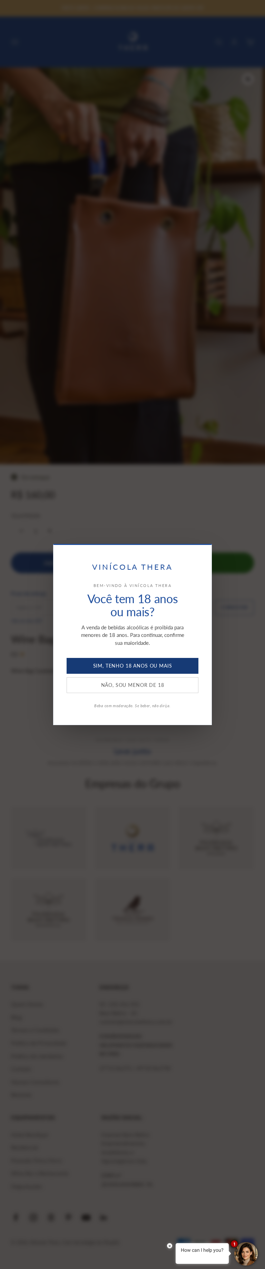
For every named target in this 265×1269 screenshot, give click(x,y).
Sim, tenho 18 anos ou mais (132, 666)
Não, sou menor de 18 (132, 685)
